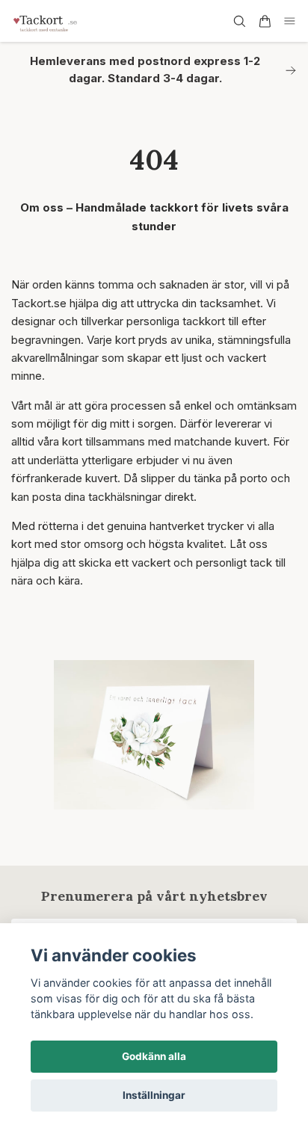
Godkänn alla (154, 1056)
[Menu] (290, 21)
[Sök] (239, 21)
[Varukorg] (264, 21)
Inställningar (154, 1095)
